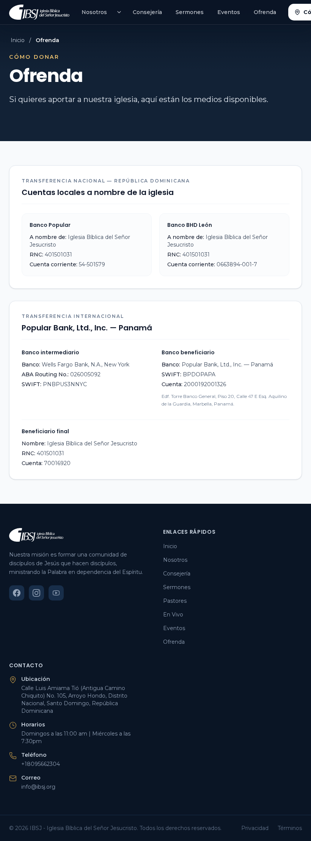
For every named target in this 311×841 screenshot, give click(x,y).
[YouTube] (56, 592)
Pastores (175, 600)
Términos (290, 828)
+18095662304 (40, 764)
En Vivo (173, 614)
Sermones (190, 12)
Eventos (228, 12)
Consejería (147, 12)
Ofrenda (265, 12)
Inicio (18, 40)
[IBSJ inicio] (39, 12)
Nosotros (94, 12)
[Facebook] (16, 592)
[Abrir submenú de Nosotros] (119, 12)
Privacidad (255, 828)
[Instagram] (36, 592)
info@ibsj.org (38, 786)
